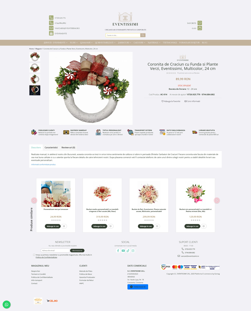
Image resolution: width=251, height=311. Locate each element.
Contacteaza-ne (140, 287)
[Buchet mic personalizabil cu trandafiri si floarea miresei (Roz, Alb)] (195, 194)
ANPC (81, 283)
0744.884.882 (190, 252)
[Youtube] (123, 250)
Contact (34, 283)
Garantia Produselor (87, 277)
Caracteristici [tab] (51, 147)
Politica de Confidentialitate (46, 257)
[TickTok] (128, 250)
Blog (204, 42)
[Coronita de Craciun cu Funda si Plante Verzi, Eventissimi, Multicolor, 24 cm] (91, 88)
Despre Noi (35, 271)
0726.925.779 (190, 249)
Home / (32, 49)
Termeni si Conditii (38, 274)
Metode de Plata (85, 271)
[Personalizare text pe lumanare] (55, 194)
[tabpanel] (91, 88)
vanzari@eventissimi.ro (190, 256)
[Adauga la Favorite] (64, 226)
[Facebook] (118, 250)
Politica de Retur (85, 274)
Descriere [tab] (36, 147)
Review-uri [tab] (68, 147)
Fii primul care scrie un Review (188, 73)
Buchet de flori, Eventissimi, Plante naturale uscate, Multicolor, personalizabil (149, 210)
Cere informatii (193, 101)
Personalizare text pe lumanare (56, 209)
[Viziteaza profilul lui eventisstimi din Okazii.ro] (38, 300)
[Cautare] (143, 35)
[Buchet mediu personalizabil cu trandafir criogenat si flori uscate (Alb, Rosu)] (102, 194)
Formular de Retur (189, 42)
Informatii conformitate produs (43, 164)
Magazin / (39, 49)
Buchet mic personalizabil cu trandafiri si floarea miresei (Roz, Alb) (195, 210)
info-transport (36, 280)
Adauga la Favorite (172, 101)
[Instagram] (133, 250)
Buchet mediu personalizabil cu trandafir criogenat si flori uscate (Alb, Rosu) (102, 210)
